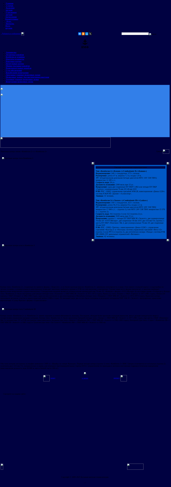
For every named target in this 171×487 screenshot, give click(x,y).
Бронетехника (11, 19)
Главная (9, 3)
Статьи (9, 6)
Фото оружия (8, 27)
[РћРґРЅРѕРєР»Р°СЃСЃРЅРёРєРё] (83, 33)
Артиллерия (11, 17)
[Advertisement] (85, 117)
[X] (90, 33)
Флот (8, 21)
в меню (85, 378)
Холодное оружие (10, 9)
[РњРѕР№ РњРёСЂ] (86, 33)
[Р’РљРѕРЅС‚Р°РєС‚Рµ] (79, 33)
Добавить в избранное (11, 34)
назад (53, 378)
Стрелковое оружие (11, 13)
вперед (117, 378)
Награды (10, 24)
